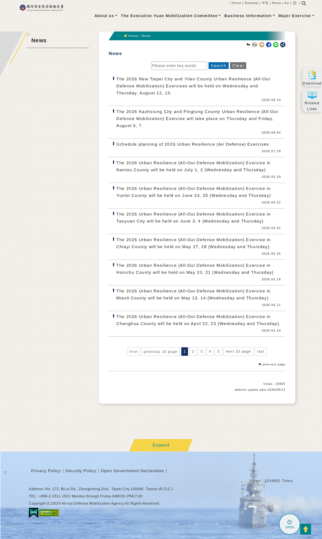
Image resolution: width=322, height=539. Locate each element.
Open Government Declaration (132, 470)
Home (236, 3)
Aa (287, 3)
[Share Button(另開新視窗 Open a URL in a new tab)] (282, 44)
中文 (265, 3)
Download (312, 83)
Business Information (248, 16)
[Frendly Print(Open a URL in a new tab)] (260, 44)
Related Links (312, 106)
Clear (238, 65)
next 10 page (238, 351)
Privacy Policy (45, 470)
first (133, 352)
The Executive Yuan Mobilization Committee (169, 16)
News (276, 3)
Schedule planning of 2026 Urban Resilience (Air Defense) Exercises (192, 144)
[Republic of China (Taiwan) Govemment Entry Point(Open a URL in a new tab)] (33, 512)
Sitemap (251, 3)
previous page (274, 364)
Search (218, 65)
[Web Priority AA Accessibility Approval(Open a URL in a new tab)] (49, 512)
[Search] (304, 4)
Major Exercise (294, 16)
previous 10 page (160, 352)
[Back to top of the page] (305, 529)
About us (104, 16)
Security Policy (80, 470)
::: (230, 3)
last (260, 351)
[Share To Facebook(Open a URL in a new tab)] (267, 44)
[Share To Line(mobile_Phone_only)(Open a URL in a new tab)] (274, 44)
